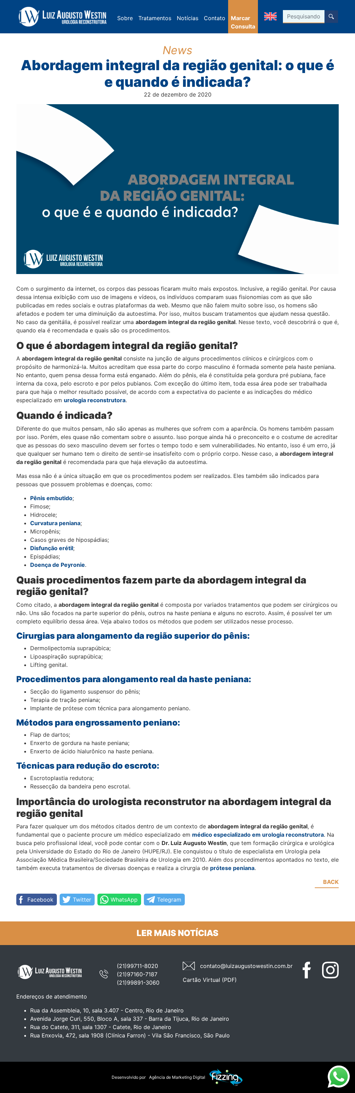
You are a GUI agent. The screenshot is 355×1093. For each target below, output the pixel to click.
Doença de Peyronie (57, 564)
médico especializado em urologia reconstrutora (258, 834)
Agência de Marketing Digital (177, 1077)
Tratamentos (154, 18)
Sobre (125, 18)
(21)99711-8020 (137, 965)
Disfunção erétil (51, 548)
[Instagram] (330, 970)
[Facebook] (311, 970)
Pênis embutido (51, 498)
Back (331, 881)
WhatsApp (124, 899)
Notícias (187, 18)
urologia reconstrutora (94, 400)
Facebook (40, 899)
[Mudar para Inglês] (270, 16)
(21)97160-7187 (137, 974)
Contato (214, 18)
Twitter (82, 899)
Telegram (169, 899)
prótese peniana (232, 867)
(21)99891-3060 (138, 982)
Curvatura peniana (55, 523)
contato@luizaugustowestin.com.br (246, 965)
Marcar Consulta (243, 22)
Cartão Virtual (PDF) (210, 979)
